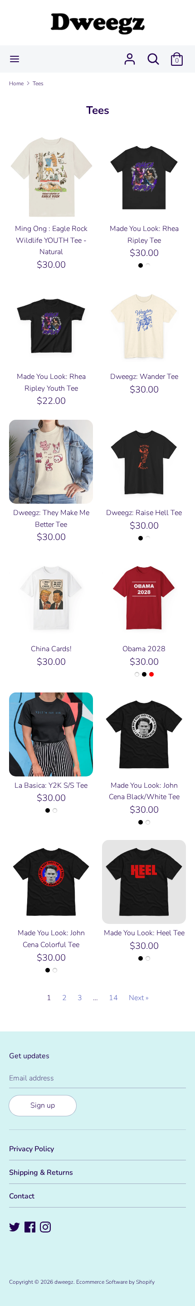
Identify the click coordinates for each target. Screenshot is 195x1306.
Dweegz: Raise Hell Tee (144, 513)
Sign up (42, 1105)
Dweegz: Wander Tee (144, 377)
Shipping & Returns (41, 1173)
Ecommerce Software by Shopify (115, 1282)
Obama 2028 (144, 649)
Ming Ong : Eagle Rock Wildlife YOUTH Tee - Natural (51, 240)
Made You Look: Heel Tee (144, 933)
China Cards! (51, 649)
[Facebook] (30, 1228)
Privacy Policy (31, 1149)
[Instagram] (46, 1228)
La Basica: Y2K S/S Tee (51, 785)
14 (113, 998)
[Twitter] (15, 1228)
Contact (21, 1196)
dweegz (63, 1282)
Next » (139, 998)
